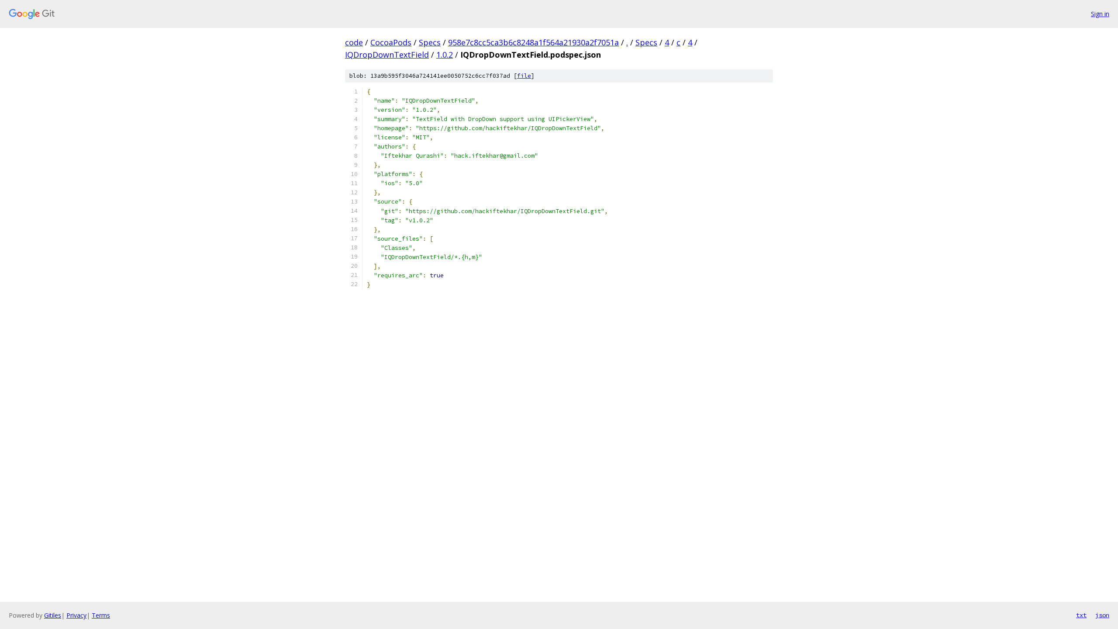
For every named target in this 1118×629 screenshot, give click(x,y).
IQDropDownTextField (387, 54)
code (354, 42)
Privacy (76, 615)
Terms (101, 615)
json (1102, 615)
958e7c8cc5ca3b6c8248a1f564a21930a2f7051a (533, 42)
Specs (430, 42)
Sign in (1100, 14)
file (524, 75)
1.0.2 (444, 54)
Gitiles (52, 615)
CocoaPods (390, 42)
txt (1081, 615)
